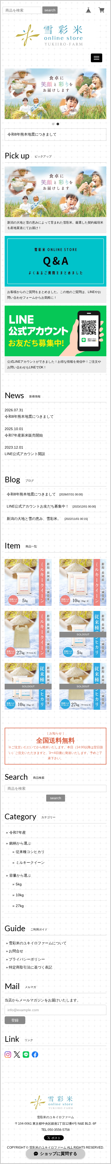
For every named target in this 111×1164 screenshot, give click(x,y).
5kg (19, 884)
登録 (15, 1020)
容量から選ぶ (20, 875)
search (50, 10)
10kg (20, 895)
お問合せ (16, 951)
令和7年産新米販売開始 (24, 435)
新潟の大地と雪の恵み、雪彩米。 (34, 519)
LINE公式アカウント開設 (25, 454)
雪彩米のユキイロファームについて (38, 943)
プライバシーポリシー (27, 959)
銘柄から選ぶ (20, 843)
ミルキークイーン (30, 862)
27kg (20, 906)
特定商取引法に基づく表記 (30, 967)
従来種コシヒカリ (30, 852)
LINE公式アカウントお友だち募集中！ (38, 506)
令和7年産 (17, 832)
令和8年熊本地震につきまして (32, 134)
